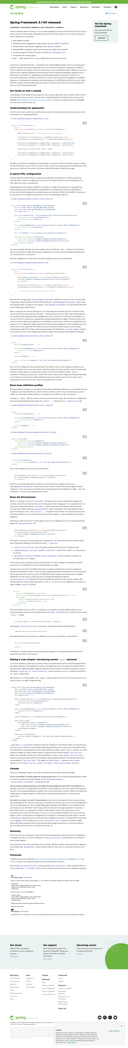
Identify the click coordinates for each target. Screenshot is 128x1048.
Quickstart (29, 978)
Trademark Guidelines (29, 1024)
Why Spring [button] (54, 7)
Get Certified (30, 987)
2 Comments (59, 27)
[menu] (116, 7)
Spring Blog (16, 13)
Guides (28, 981)
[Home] (24, 7)
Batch (12, 999)
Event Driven (14, 987)
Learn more (14, 956)
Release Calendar (48, 985)
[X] (110, 1017)
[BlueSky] (115, 1017)
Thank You (62, 1008)
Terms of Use (13, 1024)
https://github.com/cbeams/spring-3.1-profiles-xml (36, 100)
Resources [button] (83, 7)
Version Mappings (48, 988)
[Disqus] (48, 897)
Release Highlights (48, 991)
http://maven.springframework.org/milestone (52, 859)
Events (60, 978)
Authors (61, 981)
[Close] (122, 1026)
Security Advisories (49, 994)
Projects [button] (73, 7)
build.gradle (14, 862)
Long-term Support (65, 988)
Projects (45, 975)
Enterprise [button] (107, 7)
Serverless (13, 996)
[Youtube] (99, 1017)
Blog (43, 982)
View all (79, 954)
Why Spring (14, 975)
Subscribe (101, 38)
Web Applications (16, 993)
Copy (84, 123)
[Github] (105, 1017)
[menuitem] (115, 7)
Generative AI (14, 978)
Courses (29, 984)
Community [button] (96, 7)
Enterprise (62, 985)
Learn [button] (64, 7)
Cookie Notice (71, 1042)
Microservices (15, 981)
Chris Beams (25, 27)
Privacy (20, 1024)
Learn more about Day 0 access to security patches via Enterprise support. (64, 2)
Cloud (12, 990)
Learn (28, 975)
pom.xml (78, 859)
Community (62, 975)
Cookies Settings (113, 1031)
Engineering (14, 27)
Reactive (13, 984)
